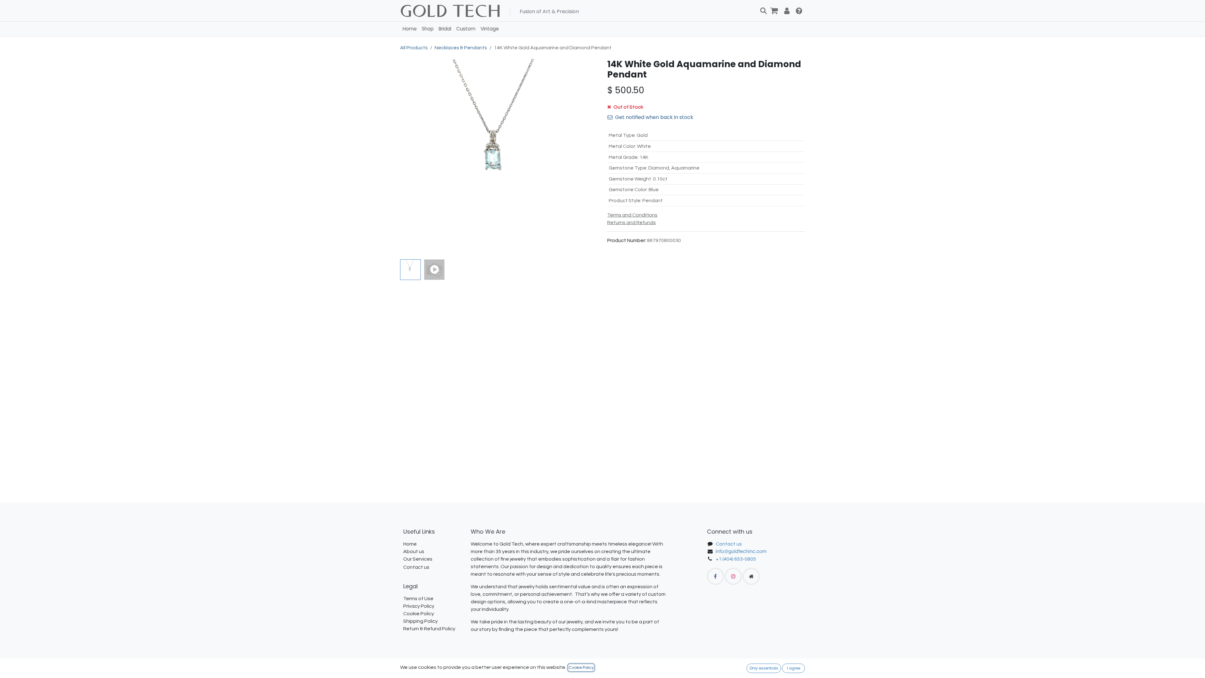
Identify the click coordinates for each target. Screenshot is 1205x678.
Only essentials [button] (763, 668)
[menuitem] (409, 29)
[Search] (763, 10)
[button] (410, 158)
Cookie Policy (581, 667)
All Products (414, 47)
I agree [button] (793, 668)
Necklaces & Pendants (461, 47)
